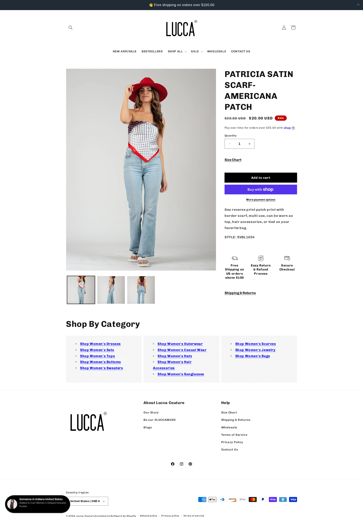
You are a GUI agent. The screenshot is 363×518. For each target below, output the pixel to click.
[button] (70, 27)
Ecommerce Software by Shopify (115, 516)
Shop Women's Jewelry (255, 350)
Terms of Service (234, 434)
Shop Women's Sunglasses (181, 374)
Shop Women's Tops (97, 356)
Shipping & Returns (240, 293)
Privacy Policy (232, 442)
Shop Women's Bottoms (100, 362)
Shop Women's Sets (97, 350)
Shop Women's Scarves (255, 344)
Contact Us (229, 449)
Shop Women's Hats (175, 356)
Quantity (231, 135)
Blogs (147, 427)
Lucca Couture (85, 516)
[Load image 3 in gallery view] (141, 290)
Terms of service (193, 515)
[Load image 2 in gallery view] (111, 290)
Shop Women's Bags (252, 356)
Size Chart (233, 160)
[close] (358, 4)
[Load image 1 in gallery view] (81, 290)
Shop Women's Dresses (100, 344)
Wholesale (229, 427)
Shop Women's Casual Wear (182, 350)
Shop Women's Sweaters (101, 368)
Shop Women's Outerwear (180, 344)
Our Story (151, 412)
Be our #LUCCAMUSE (159, 420)
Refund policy (148, 515)
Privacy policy (170, 515)
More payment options (260, 199)
